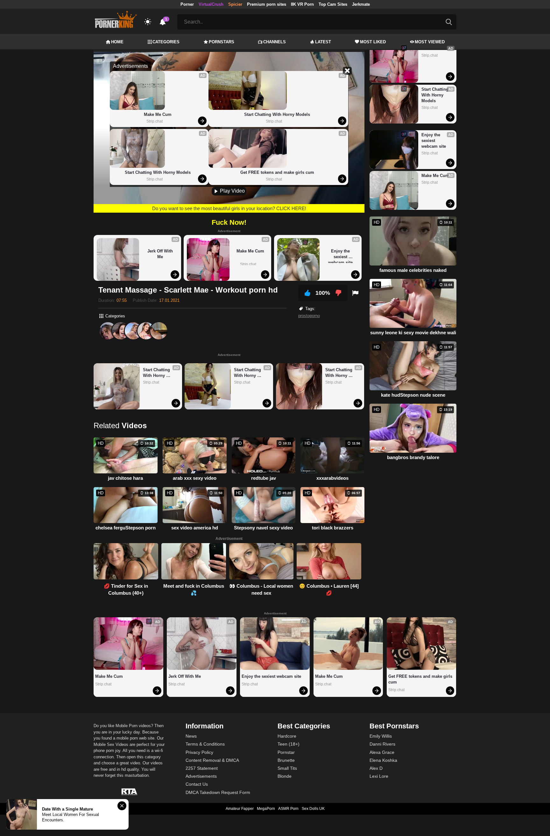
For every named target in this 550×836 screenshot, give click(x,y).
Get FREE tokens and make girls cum (277, 172)
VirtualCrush (211, 4)
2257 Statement (202, 768)
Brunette (286, 760)
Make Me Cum (158, 114)
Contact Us (197, 784)
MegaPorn (266, 808)
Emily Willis (381, 736)
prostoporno (309, 315)
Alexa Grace (382, 752)
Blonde (285, 776)
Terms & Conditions (205, 744)
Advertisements (201, 776)
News (191, 736)
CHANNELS (274, 41)
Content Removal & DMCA (212, 760)
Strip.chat (154, 121)
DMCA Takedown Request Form (218, 792)
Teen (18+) (289, 744)
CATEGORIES (166, 41)
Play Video (232, 191)
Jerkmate (361, 4)
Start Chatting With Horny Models (158, 172)
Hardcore (287, 736)
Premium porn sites (266, 4)
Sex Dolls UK (313, 808)
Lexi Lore (379, 776)
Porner (187, 4)
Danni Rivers (382, 744)
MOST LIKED (373, 41)
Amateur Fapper (240, 808)
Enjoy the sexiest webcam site (340, 256)
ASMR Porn (288, 808)
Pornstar (286, 752)
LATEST (323, 41)
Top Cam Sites (333, 4)
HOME (117, 41)
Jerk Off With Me (160, 254)
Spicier (235, 4)
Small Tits (287, 768)
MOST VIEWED (430, 41)
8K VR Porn (302, 4)
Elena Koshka (383, 760)
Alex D (376, 768)
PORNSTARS (221, 41)
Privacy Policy (199, 752)
